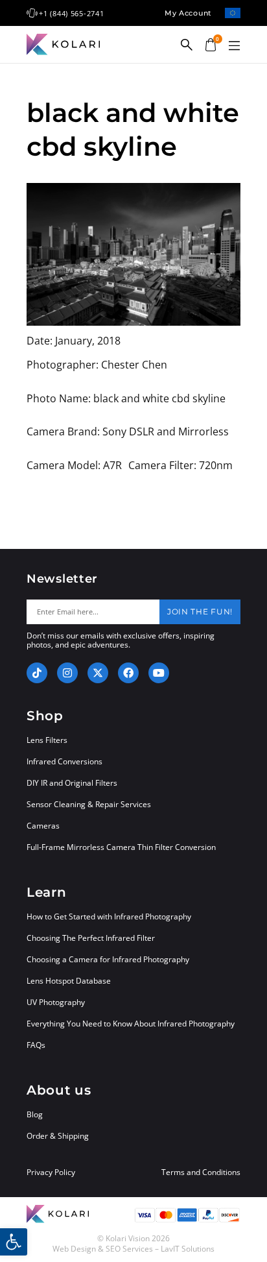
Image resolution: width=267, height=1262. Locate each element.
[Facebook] (128, 672)
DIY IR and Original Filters (72, 782)
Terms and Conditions (200, 1172)
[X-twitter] (97, 672)
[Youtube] (158, 672)
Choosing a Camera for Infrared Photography (108, 959)
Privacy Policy (51, 1172)
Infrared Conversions (64, 761)
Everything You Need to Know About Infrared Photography (131, 1023)
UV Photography (56, 1002)
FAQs (36, 1044)
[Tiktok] (37, 672)
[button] (233, 46)
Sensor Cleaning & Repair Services (89, 804)
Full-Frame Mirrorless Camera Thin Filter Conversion (121, 847)
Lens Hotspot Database (69, 980)
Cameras (43, 825)
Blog (35, 1114)
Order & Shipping (58, 1135)
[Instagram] (67, 672)
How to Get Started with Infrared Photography (109, 916)
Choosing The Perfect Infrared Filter (91, 937)
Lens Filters (47, 740)
